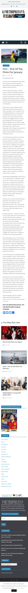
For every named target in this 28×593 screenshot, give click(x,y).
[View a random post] (25, 42)
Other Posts (4, 481)
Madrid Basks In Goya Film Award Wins (12, 394)
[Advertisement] (14, 30)
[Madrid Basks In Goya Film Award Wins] (14, 378)
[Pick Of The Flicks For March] (14, 327)
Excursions (4, 449)
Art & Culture (6, 65)
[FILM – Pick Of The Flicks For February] (14, 351)
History (3, 459)
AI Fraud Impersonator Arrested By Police (11, 545)
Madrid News (4, 471)
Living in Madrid (5, 469)
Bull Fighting (4, 444)
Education (3, 447)
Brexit (2, 442)
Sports (2, 479)
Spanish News (4, 476)
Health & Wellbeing (6, 456)
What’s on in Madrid (6, 484)
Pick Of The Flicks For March (12, 342)
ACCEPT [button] (14, 590)
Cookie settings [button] (20, 588)
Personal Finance (5, 464)
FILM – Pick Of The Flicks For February (12, 367)
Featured (3, 451)
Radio (2, 474)
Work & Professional (6, 486)
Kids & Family (4, 466)
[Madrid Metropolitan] (3, 42)
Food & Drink (4, 454)
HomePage (3, 461)
